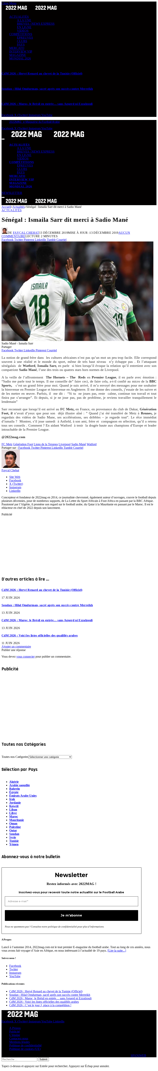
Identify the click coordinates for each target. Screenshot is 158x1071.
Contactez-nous (18, 1038)
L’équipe (14, 1035)
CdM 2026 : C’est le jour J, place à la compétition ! (40, 1005)
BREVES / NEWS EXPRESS (36, 23)
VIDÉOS (23, 30)
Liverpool (65, 444)
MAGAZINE (17, 55)
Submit (43, 1059)
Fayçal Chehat (26, 232)
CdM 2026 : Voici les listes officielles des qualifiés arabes (40, 635)
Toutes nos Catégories (15, 756)
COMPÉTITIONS (20, 34)
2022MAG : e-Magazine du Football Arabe (34, 121)
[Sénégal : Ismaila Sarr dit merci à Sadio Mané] (77, 340)
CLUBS (22, 41)
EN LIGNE (24, 27)
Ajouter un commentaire (16, 646)
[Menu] (3, 139)
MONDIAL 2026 (20, 58)
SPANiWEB (138, 1055)
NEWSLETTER (12, 193)
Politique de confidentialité (25, 1045)
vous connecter (25, 656)
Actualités (12, 210)
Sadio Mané (78, 444)
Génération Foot (23, 444)
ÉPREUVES (25, 37)
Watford (92, 444)
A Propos (15, 1028)
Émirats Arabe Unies (23, 795)
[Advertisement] (79, 543)
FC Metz (7, 444)
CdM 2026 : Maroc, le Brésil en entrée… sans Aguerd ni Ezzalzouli (47, 103)
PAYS (21, 44)
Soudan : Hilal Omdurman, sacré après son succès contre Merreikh (47, 88)
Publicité (14, 1031)
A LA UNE (24, 20)
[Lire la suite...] (117, 950)
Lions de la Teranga (46, 444)
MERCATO (16, 48)
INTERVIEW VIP (20, 51)
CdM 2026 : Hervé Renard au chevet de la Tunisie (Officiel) (42, 73)
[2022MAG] (47, 138)
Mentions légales (19, 1042)
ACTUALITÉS (19, 16)
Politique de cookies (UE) (25, 1049)
